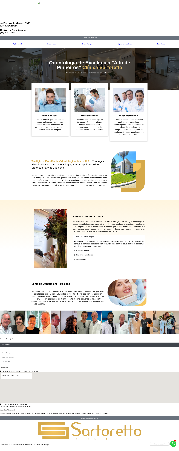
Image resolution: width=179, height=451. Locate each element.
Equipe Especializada (125, 44)
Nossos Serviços (87, 44)
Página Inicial (17, 44)
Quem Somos (51, 44)
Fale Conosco (161, 44)
